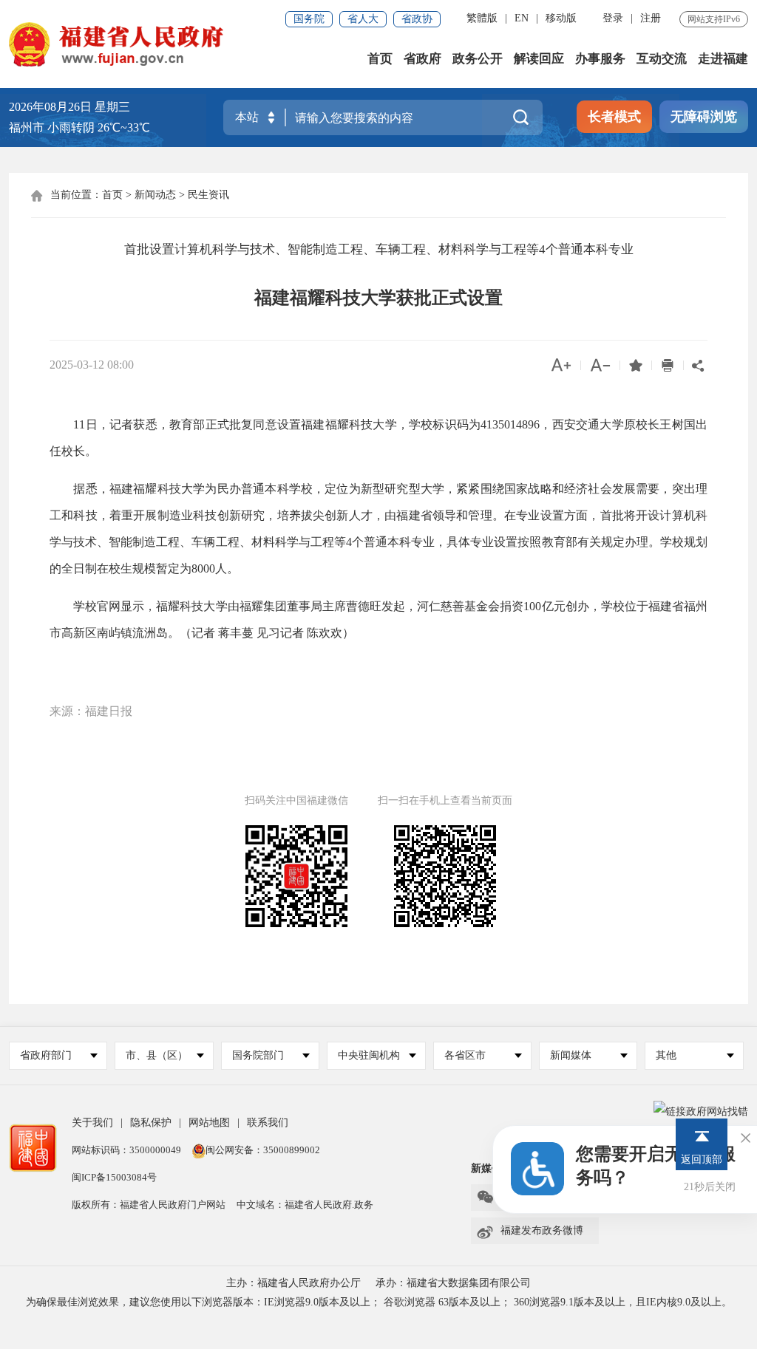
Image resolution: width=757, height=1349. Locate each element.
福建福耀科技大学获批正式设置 (378, 297)
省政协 (416, 18)
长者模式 (614, 116)
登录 (612, 18)
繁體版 (482, 18)
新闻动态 (155, 194)
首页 (380, 59)
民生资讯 (208, 194)
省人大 (362, 18)
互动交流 (662, 59)
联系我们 (267, 1122)
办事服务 (600, 59)
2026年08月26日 (50, 106)
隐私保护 (151, 1122)
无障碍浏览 (704, 116)
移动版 (561, 18)
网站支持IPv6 (714, 19)
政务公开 (477, 59)
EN (522, 18)
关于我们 (92, 1122)
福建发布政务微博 (529, 1231)
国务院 (309, 18)
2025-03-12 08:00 (92, 364)
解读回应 (539, 59)
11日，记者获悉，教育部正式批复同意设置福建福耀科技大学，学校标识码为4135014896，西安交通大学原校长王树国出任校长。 (378, 437)
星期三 (112, 106)
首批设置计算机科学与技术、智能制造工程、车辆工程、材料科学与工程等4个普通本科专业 (379, 249)
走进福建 (723, 59)
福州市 (79, 127)
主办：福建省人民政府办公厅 (293, 1282)
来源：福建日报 (91, 711)
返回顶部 (701, 1159)
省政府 (422, 59)
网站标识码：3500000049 (126, 1149)
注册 (650, 18)
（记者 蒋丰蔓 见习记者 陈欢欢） (267, 632)
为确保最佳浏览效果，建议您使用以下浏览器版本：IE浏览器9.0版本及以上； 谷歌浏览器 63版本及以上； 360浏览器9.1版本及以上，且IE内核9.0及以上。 (379, 1302)
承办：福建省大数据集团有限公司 (453, 1282)
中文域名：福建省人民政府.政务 (305, 1204)
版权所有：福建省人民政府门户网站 (148, 1204)
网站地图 (209, 1122)
